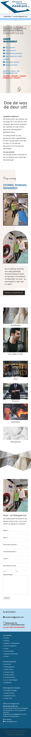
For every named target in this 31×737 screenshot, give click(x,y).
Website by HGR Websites (15, 734)
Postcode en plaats (10, 544)
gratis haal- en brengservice (11, 72)
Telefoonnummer (10, 551)
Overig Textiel (8, 698)
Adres (5, 537)
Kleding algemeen (9, 667)
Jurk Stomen (7, 664)
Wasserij (6, 640)
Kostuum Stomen (9, 672)
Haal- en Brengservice (10, 646)
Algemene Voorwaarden (11, 654)
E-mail (6, 559)
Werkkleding (7, 682)
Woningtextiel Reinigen (10, 690)
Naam (6, 530)
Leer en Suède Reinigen (10, 680)
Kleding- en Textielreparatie (12, 643)
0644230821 (10, 612)
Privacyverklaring (9, 651)
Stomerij (6, 638)
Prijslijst (6, 648)
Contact (6, 656)
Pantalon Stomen (9, 675)
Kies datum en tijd (9, 566)
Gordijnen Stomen (9, 693)
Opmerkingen (8, 574)
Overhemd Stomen (9, 677)
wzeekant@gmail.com (14, 617)
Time (17, 571)
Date (4, 571)
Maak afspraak (14, 293)
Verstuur (6, 598)
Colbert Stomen (8, 669)
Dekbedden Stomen (9, 696)
